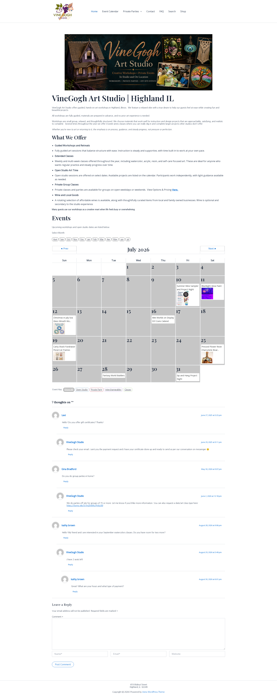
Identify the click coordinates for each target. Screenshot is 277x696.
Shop (183, 11)
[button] (140, 11)
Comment (57, 617)
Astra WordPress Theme (153, 692)
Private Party (96, 390)
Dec (82, 239)
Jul (128, 239)
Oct (68, 239)
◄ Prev (64, 248)
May (115, 239)
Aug (55, 239)
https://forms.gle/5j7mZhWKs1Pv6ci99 (85, 506)
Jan (88, 239)
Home (94, 11)
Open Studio (82, 390)
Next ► (212, 248)
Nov (75, 239)
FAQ (161, 11)
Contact (150, 11)
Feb (95, 239)
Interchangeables (113, 390)
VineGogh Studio (75, 442)
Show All (69, 390)
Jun (121, 239)
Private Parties (131, 11)
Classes (128, 390)
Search (172, 11)
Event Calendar (110, 11)
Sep (62, 239)
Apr (108, 239)
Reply (65, 427)
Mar (102, 239)
